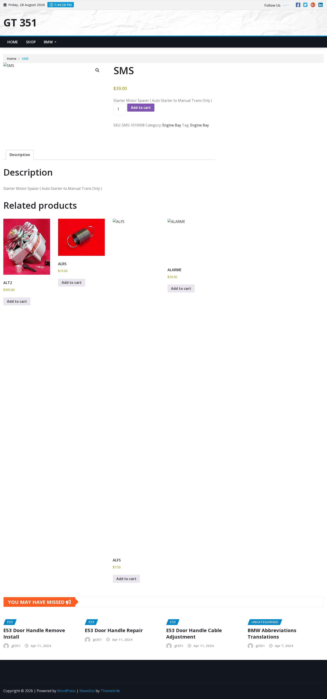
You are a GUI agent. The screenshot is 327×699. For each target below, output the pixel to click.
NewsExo (87, 690)
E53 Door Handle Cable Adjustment (194, 633)
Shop (31, 42)
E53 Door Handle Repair (114, 630)
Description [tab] (20, 154)
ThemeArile (110, 690)
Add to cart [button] (17, 301)
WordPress (66, 690)
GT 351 (20, 22)
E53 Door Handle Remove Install (34, 633)
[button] (97, 70)
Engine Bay (171, 125)
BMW (49, 42)
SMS (25, 58)
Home (12, 42)
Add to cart (141, 107)
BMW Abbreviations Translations (272, 633)
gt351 (16, 645)
